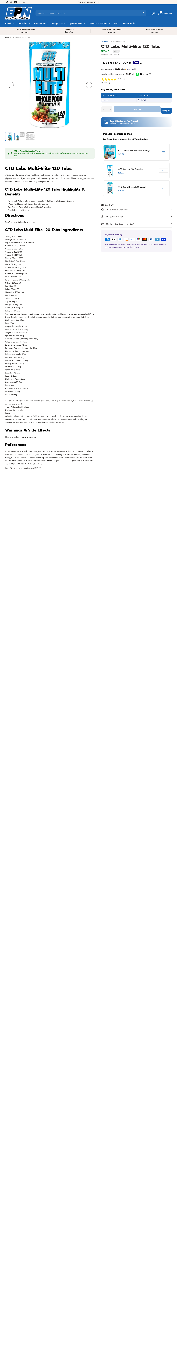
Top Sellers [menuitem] (22, 23)
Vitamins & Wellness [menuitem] (98, 23)
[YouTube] (15, 2)
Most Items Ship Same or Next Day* (120, 224)
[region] (136, 169)
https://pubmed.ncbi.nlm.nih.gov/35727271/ (23, 468)
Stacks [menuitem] (116, 23)
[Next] (89, 85)
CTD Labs (104, 41)
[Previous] (11, 85)
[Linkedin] (24, 2)
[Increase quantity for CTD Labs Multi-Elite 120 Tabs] (110, 109)
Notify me (166, 110)
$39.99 (121, 154)
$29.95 (121, 191)
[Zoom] (89, 45)
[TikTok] (20, 2)
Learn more (24, 32)
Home (7, 37)
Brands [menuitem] (8, 23)
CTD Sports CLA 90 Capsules (130, 169)
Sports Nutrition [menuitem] (76, 23)
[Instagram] (11, 2)
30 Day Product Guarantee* (117, 209)
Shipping (103, 54)
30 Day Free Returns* (114, 216)
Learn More (69, 32)
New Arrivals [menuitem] (129, 23)
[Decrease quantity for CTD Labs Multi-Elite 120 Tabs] (103, 109)
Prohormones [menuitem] (40, 23)
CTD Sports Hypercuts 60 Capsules (132, 187)
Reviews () (105, 82)
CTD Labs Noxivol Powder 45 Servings (134, 150)
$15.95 (121, 173)
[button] (136, 69)
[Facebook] (7, 2)
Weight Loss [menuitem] (57, 23)
